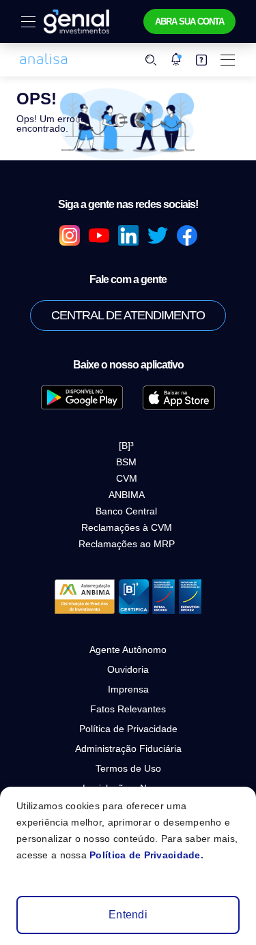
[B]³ (126, 445)
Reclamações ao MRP (127, 543)
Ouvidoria (128, 669)
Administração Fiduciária (128, 748)
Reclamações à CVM (126, 527)
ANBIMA (127, 494)
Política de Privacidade (128, 728)
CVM (126, 478)
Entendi (128, 914)
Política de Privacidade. (146, 854)
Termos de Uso (128, 768)
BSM (126, 461)
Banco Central (126, 511)
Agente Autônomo (128, 649)
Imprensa (128, 689)
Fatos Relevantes (128, 708)
